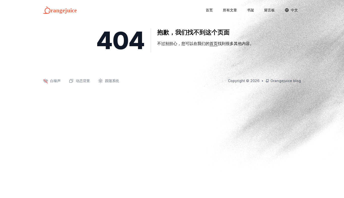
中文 (294, 10)
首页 (214, 43)
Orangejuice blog (285, 81)
